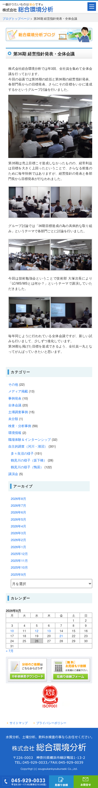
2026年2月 (18, 539)
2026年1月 (18, 546)
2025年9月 (18, 574)
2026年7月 (18, 505)
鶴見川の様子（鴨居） (27, 467)
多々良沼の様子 (22, 453)
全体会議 (14, 405)
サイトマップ (19, 723)
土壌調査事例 (18, 411)
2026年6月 (18, 512)
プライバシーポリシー (51, 723)
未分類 (13, 418)
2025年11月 (19, 560)
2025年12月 (19, 553)
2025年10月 (19, 567)
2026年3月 (18, 532)
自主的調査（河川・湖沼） (27, 446)
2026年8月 (18, 498)
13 (49, 631)
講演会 (13, 473)
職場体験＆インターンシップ (29, 439)
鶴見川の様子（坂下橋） (29, 460)
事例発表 (14, 398)
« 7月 (10, 650)
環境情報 (14, 432)
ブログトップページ (16, 18)
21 (61, 636)
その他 (13, 384)
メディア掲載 (18, 391)
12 (36, 631)
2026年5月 (18, 519)
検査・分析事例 (19, 425)
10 (12, 631)
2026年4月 (18, 526)
